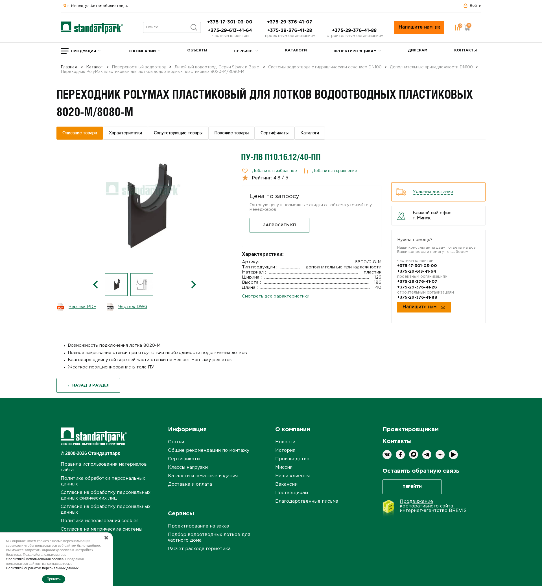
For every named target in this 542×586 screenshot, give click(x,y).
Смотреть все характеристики (275, 296)
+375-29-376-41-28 (290, 31)
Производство (292, 459)
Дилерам (417, 50)
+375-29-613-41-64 (230, 31)
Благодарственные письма (306, 501)
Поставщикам (291, 493)
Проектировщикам (355, 51)
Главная (69, 67)
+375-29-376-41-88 (355, 31)
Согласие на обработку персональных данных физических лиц (105, 495)
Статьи (176, 442)
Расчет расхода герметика (199, 549)
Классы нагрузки (188, 467)
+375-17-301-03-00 (230, 22)
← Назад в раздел (88, 385)
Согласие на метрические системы (101, 529)
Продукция (83, 51)
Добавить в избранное (274, 171)
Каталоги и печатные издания (203, 476)
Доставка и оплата (190, 484)
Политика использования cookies (100, 521)
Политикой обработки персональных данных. (42, 568)
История (285, 450)
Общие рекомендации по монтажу (208, 450)
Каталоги (296, 50)
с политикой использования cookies (35, 559)
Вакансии (286, 484)
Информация (187, 429)
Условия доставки (433, 192)
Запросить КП (279, 225)
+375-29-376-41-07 (290, 22)
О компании (142, 51)
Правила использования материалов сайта (104, 467)
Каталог (94, 67)
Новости (285, 442)
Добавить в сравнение (334, 171)
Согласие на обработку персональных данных (105, 510)
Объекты (197, 50)
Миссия (283, 467)
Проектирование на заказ (198, 526)
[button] (95, 284)
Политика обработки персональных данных (103, 481)
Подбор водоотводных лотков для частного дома (209, 537)
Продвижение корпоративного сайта (426, 504)
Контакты (465, 50)
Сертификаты (184, 459)
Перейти (412, 487)
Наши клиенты (292, 476)
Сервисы (243, 51)
